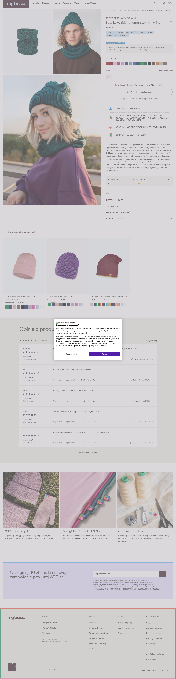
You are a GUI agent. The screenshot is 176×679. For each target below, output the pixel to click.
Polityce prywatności (98, 346)
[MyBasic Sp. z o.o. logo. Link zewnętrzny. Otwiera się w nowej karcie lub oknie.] (65, 323)
